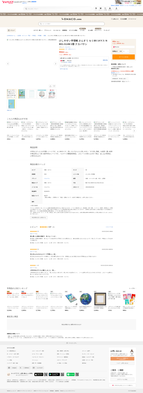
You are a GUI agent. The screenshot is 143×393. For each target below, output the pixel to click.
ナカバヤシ (47, 178)
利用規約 (52, 390)
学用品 (34, 35)
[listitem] (19, 350)
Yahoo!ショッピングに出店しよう (128, 5)
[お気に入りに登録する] (54, 86)
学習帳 (39, 35)
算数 (45, 35)
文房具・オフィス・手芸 (23, 35)
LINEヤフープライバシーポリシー (24, 390)
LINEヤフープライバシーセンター (41, 390)
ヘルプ (139, 5)
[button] (126, 51)
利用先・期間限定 (68, 62)
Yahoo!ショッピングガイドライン (67, 390)
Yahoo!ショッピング (11, 390)
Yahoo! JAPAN (115, 5)
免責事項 (57, 390)
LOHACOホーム (11, 35)
